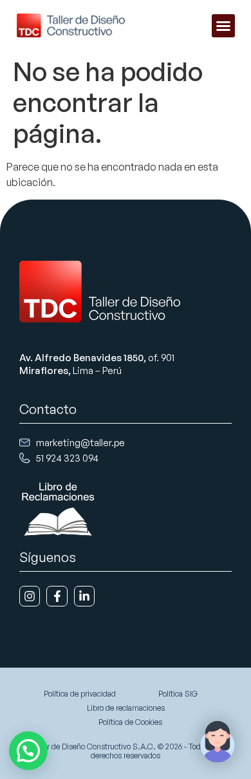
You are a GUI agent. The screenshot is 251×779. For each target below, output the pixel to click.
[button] (223, 25)
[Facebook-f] (56, 596)
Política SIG (178, 694)
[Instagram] (29, 596)
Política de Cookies (130, 722)
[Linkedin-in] (84, 596)
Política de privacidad (80, 694)
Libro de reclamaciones (126, 708)
